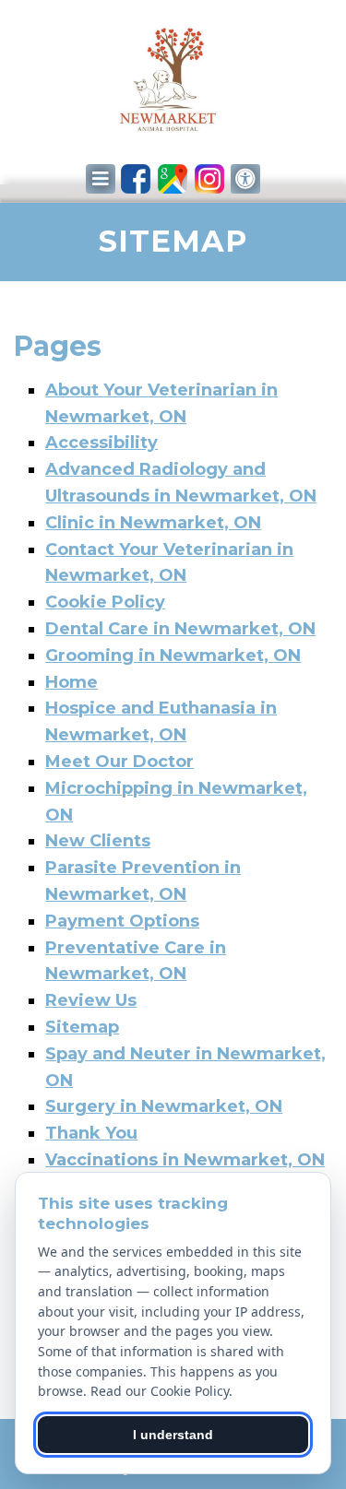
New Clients (97, 841)
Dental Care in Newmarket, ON (180, 629)
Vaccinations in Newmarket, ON (185, 1160)
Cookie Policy (105, 602)
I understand (173, 1434)
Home (71, 682)
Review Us (91, 1000)
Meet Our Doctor (119, 761)
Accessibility (101, 442)
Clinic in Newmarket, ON (153, 523)
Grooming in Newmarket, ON (173, 655)
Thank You (91, 1133)
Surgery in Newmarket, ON (163, 1106)
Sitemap (82, 1027)
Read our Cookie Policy (159, 1391)
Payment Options (122, 921)
